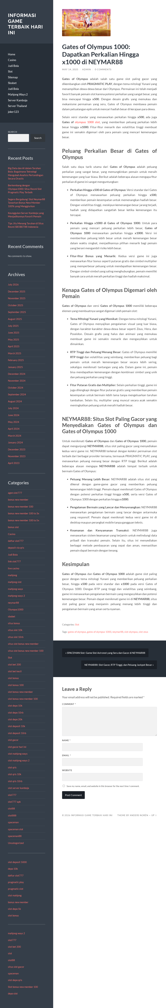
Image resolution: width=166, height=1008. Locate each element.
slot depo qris (15, 980)
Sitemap (13, 77)
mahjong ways (15, 588)
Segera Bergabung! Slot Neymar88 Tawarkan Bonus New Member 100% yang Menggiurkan (26, 203)
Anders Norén (139, 815)
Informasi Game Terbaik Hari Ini (25, 23)
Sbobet (12, 83)
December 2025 (16, 291)
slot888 (12, 815)
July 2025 (13, 325)
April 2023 (13, 463)
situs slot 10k (15, 630)
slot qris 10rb (15, 781)
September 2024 (17, 394)
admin (86, 69)
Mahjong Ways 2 (18, 94)
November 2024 (16, 380)
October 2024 (15, 387)
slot (10, 953)
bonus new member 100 (20, 506)
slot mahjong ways (18, 753)
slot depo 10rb (15, 712)
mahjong (12, 575)
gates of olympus (77, 631)
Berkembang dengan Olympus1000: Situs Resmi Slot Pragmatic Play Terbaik (25, 189)
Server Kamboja (17, 100)
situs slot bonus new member (23, 643)
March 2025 (14, 353)
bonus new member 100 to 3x (23, 513)
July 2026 (13, 284)
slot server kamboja (18, 787)
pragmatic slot (15, 888)
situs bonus (14, 623)
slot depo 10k (15, 705)
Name (66, 740)
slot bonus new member (20, 691)
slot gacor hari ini (17, 746)
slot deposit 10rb (17, 733)
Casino (12, 60)
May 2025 (13, 339)
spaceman (13, 822)
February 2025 (16, 360)
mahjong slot (15, 581)
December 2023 (16, 449)
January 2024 (15, 442)
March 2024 (14, 435)
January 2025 (15, 367)
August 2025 (15, 318)
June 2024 (13, 415)
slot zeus (143, 631)
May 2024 (13, 421)
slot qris (12, 767)
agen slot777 (15, 492)
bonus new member (18, 499)
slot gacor (13, 739)
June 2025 (13, 332)
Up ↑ (154, 815)
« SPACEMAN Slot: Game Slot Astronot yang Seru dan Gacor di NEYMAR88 (105, 652)
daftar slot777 (16, 540)
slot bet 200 (14, 664)
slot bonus (13, 678)
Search (12, 132)
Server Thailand (17, 106)
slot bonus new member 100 (23, 698)
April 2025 (13, 346)
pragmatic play (16, 882)
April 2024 (13, 428)
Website (67, 770)
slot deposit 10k (16, 726)
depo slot (13, 993)
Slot (10, 71)
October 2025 (15, 305)
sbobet (11, 616)
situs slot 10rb (15, 636)
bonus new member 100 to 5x (23, 520)
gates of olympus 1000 (99, 631)
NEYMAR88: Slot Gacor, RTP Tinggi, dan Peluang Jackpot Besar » (119, 664)
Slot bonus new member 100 (23, 986)
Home (11, 54)
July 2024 (13, 408)
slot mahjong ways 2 (19, 760)
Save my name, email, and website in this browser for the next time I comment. (103, 786)
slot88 (11, 808)
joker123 (13, 111)
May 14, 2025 (70, 69)
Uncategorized (16, 842)
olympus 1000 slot (87, 122)
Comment (69, 704)
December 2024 (16, 373)
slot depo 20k (15, 719)
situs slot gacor (16, 966)
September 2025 (17, 312)
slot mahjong (15, 895)
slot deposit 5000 (17, 862)
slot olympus (131, 631)
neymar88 (13, 602)
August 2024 (15, 401)
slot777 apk (14, 801)
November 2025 (16, 298)
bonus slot (13, 527)
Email (66, 755)
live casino (13, 568)
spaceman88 (15, 836)
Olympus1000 (15, 609)
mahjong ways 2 (16, 595)
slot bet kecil (15, 671)
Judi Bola (13, 65)
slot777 (12, 794)
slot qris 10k (14, 774)
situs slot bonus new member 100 (25, 650)
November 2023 (16, 456)
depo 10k (13, 868)
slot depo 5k (14, 908)
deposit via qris (16, 547)
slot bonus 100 (16, 685)
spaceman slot (15, 829)
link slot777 (14, 561)
